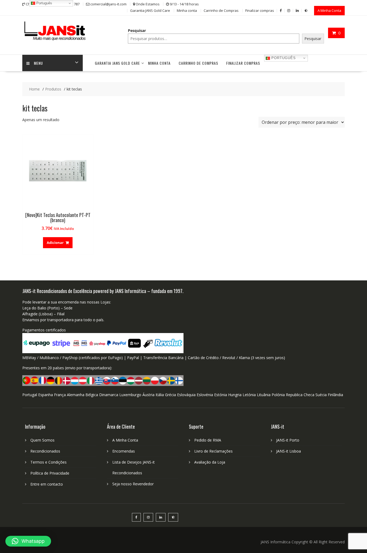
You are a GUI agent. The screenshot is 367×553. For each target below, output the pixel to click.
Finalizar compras (259, 10)
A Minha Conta (329, 10)
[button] (28, 541)
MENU (38, 63)
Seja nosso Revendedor (133, 483)
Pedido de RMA (207, 440)
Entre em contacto (46, 484)
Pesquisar (137, 30)
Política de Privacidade (49, 473)
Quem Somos (42, 440)
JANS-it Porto (287, 440)
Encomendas (123, 451)
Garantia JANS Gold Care (150, 10)
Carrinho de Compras (221, 10)
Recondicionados (45, 451)
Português (283, 58)
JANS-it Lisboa (288, 451)
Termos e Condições (48, 462)
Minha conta (187, 10)
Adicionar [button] (55, 242)
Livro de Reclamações (213, 451)
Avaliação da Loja (209, 462)
